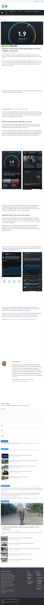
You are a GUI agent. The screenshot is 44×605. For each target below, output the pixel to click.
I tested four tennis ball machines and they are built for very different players (23, 460)
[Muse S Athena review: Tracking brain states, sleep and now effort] (4, 554)
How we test (39, 585)
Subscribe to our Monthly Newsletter (39, 581)
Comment (3, 408)
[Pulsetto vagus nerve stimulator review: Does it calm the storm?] (4, 560)
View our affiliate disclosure (33, 498)
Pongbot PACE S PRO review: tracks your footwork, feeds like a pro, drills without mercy (24, 548)
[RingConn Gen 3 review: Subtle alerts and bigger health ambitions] (4, 538)
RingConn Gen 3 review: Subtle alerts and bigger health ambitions (21, 537)
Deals (12, 14)
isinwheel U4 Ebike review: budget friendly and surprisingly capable (21, 543)
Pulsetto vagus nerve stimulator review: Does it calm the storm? (20, 559)
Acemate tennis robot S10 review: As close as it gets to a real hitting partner (20, 528)
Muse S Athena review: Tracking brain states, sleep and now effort (21, 554)
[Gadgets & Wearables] (2, 13)
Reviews (20, 11)
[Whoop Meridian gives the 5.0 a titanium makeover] (5, 477)
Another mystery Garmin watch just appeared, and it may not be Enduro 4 (22, 465)
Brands (6, 14)
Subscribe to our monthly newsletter (17, 319)
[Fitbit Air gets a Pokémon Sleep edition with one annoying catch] (5, 456)
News (6, 11)
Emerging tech (36, 11)
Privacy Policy (39, 577)
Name (2, 425)
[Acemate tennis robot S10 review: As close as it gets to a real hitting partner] (22, 514)
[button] (7, 11)
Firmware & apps (27, 11)
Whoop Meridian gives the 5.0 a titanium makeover (18, 476)
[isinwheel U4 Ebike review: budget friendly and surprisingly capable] (4, 544)
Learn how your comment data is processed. (29, 443)
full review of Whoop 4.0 (14, 313)
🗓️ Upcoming (13, 11)
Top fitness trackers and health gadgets (19, 109)
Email (2, 430)
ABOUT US (38, 571)
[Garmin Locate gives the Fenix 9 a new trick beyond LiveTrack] (5, 472)
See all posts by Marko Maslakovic (19, 381)
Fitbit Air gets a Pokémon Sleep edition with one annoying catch (20, 455)
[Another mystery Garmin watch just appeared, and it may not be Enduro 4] (5, 467)
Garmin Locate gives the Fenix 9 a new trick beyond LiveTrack (20, 471)
